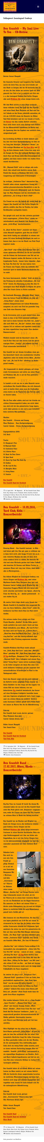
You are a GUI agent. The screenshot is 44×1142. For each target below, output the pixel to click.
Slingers (10, 497)
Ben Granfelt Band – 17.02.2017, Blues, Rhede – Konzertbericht (19, 766)
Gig (8, 493)
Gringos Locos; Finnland (16, 493)
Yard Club (24, 497)
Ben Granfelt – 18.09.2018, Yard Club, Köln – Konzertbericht (19, 510)
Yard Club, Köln (8, 739)
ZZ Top (5, 656)
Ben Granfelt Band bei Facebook (14, 483)
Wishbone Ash (16, 99)
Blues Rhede (7, 1120)
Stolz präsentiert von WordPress (12, 1139)
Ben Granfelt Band (31, 490)
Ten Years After (29, 147)
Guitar (25, 493)
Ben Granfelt (7, 480)
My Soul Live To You (28, 495)
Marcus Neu (19, 495)
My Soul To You (32, 750)
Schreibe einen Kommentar (13, 499)
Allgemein (19, 490)
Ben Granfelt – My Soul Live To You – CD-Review (21, 30)
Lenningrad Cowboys (9, 495)
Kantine (30, 493)
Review (8, 122)
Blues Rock (6, 748)
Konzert (35, 493)
